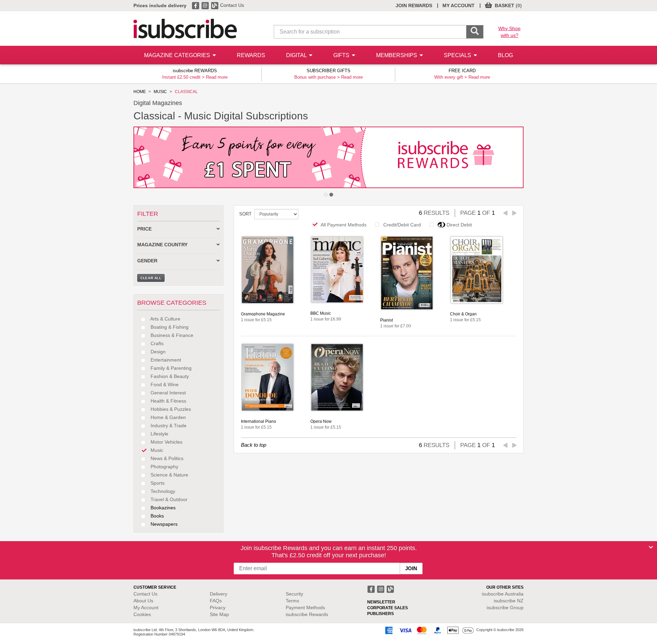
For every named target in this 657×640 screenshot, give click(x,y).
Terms (292, 600)
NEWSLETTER (381, 602)
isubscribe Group (505, 607)
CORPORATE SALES (387, 607)
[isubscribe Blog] (215, 5)
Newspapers (163, 524)
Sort (245, 214)
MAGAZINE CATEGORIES (177, 55)
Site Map (219, 614)
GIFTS (342, 55)
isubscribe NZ (509, 600)
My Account (145, 607)
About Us (143, 600)
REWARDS (251, 55)
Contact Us (232, 5)
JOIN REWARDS (414, 5)
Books (156, 516)
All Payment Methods (343, 224)
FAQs (216, 600)
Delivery (218, 594)
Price (144, 229)
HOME (139, 91)
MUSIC (160, 91)
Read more (217, 77)
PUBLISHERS (380, 613)
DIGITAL (297, 55)
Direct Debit (459, 224)
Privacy (218, 607)
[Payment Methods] (428, 630)
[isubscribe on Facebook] (196, 5)
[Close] (651, 547)
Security (294, 594)
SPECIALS (458, 55)
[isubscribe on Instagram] (205, 5)
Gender (147, 260)
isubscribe (503, 594)
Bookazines (162, 507)
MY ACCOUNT (458, 5)
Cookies (142, 614)
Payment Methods (305, 607)
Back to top (253, 445)
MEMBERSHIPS (397, 55)
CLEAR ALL (151, 278)
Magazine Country (162, 244)
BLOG (505, 55)
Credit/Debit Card (402, 224)
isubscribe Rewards (307, 614)
